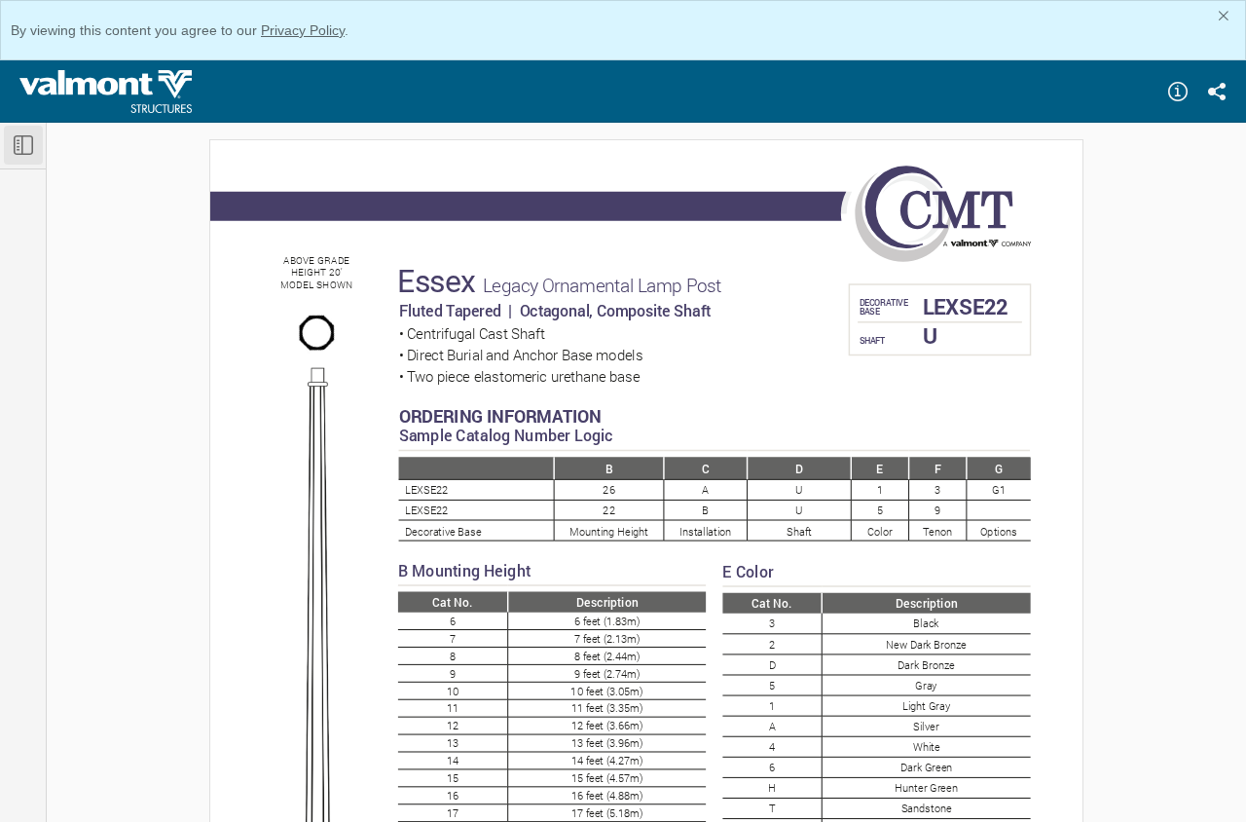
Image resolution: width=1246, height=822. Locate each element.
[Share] (1216, 91)
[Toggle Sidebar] (23, 145)
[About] (1177, 91)
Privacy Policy (303, 30)
